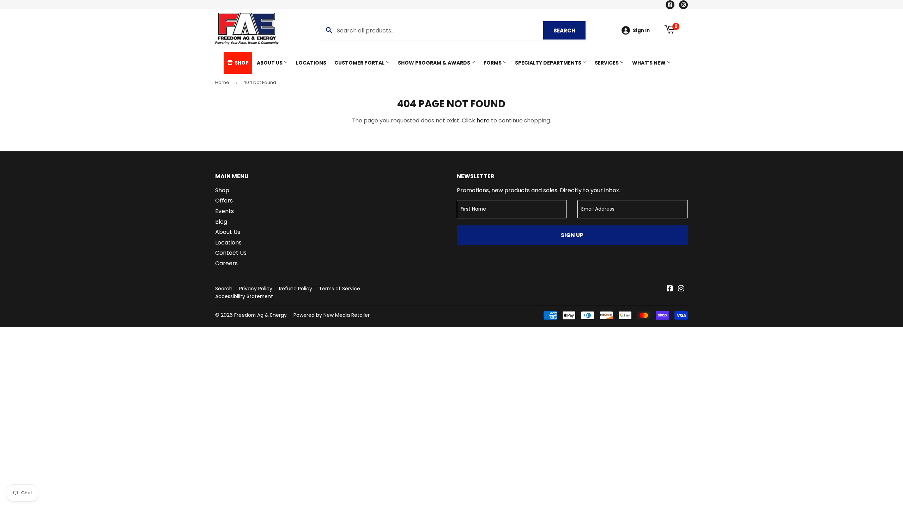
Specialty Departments (548, 62)
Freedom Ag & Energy (260, 315)
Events (224, 211)
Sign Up (572, 235)
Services (607, 62)
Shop (241, 62)
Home (222, 82)
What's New (649, 62)
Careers (226, 263)
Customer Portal (360, 62)
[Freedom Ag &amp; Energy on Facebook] (670, 289)
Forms (493, 62)
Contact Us (231, 253)
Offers (224, 200)
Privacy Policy (255, 288)
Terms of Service (339, 288)
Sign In (641, 30)
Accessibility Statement (244, 296)
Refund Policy (295, 288)
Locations (311, 62)
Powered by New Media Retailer (331, 315)
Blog (221, 222)
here (483, 120)
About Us (270, 62)
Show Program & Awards (434, 62)
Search (569, 30)
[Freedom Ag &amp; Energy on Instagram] (681, 289)
